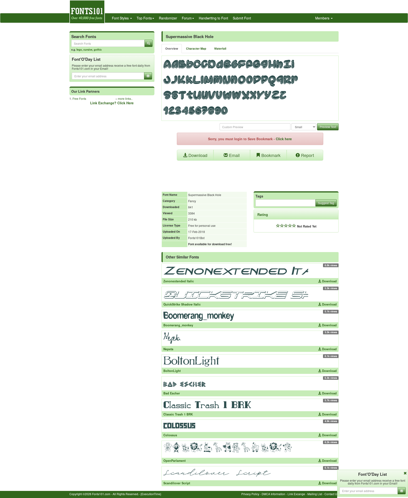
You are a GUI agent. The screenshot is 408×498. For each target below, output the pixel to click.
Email (234, 155)
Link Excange (296, 494)
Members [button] (322, 18)
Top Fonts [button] (144, 18)
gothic (98, 49)
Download (197, 155)
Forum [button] (187, 18)
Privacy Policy (250, 494)
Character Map (196, 49)
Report (307, 155)
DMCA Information (273, 494)
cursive (87, 49)
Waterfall (220, 49)
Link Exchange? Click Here (112, 102)
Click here (284, 138)
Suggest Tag (326, 203)
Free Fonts (79, 98)
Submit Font (242, 18)
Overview (171, 49)
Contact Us (331, 494)
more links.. (125, 98)
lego (79, 49)
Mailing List (314, 494)
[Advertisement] (250, 173)
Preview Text (328, 127)
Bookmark (270, 155)
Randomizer (168, 18)
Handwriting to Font (213, 18)
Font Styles (121, 18)
